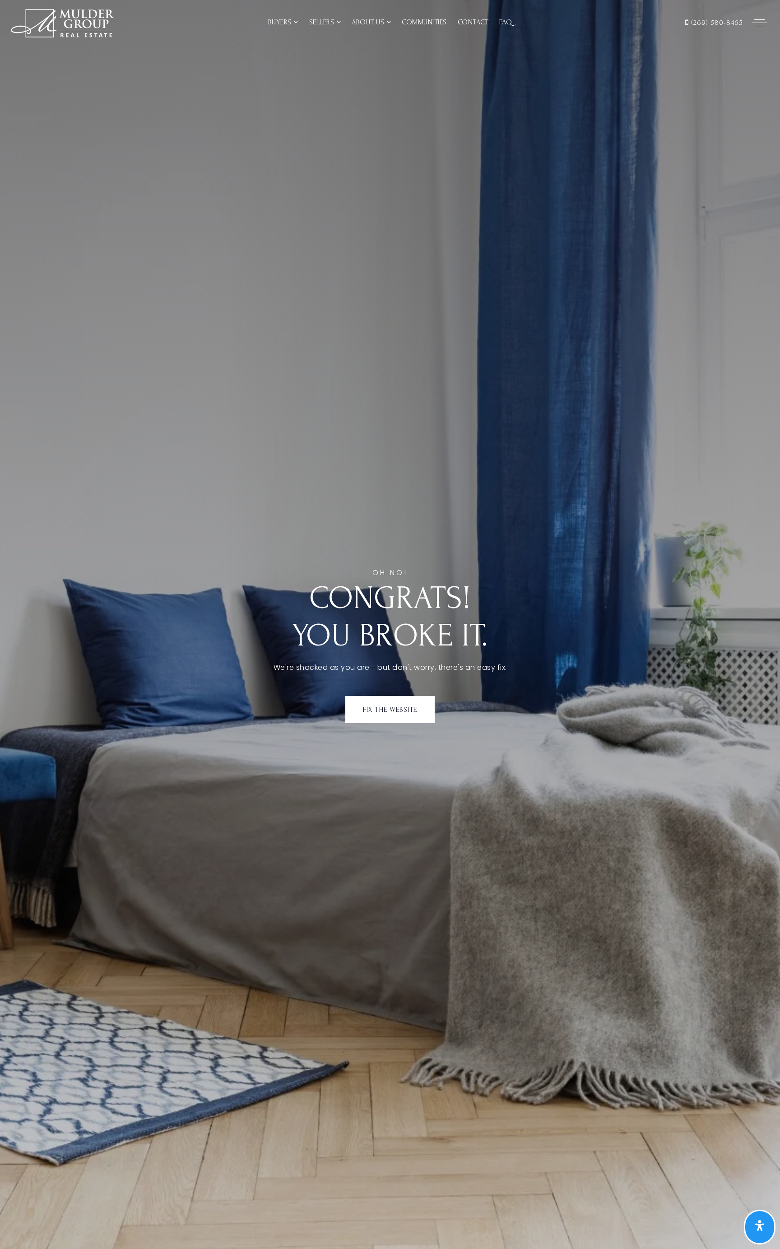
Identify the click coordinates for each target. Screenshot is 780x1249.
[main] (390, 624)
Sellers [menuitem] (322, 22)
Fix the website (390, 710)
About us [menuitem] (369, 22)
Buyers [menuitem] (281, 22)
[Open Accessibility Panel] (759, 1227)
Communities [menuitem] (424, 22)
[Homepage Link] (61, 22)
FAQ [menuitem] (505, 22)
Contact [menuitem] (473, 22)
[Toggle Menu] (759, 22)
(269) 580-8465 (716, 23)
